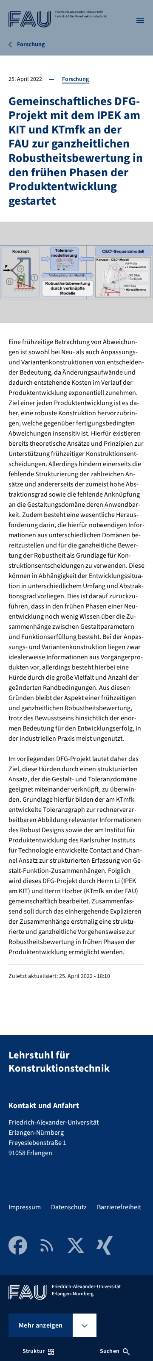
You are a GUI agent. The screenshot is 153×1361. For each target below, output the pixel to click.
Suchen (109, 1351)
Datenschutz (69, 1207)
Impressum (24, 1207)
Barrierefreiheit (119, 1207)
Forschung (75, 79)
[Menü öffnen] (140, 20)
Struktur (34, 1351)
